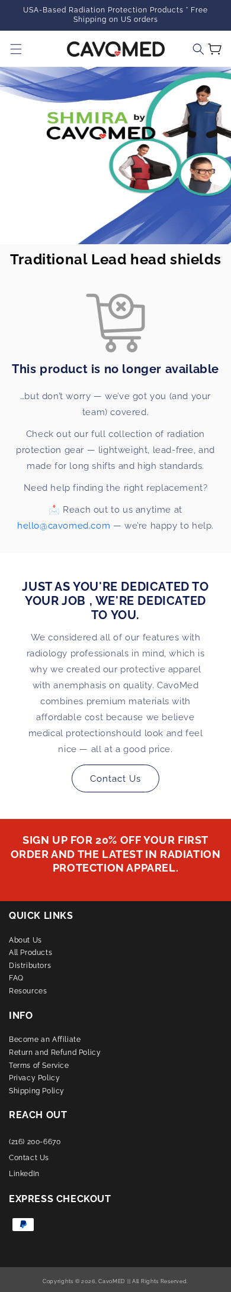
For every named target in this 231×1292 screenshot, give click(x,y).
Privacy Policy (34, 1078)
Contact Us (115, 778)
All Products (30, 952)
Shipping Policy (37, 1091)
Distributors (30, 965)
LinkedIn (24, 1174)
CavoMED (111, 1281)
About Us (25, 940)
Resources (28, 991)
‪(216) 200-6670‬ (34, 1142)
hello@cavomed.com (63, 525)
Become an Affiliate (45, 1039)
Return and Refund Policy (55, 1052)
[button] (198, 49)
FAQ (16, 978)
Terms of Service (39, 1065)
